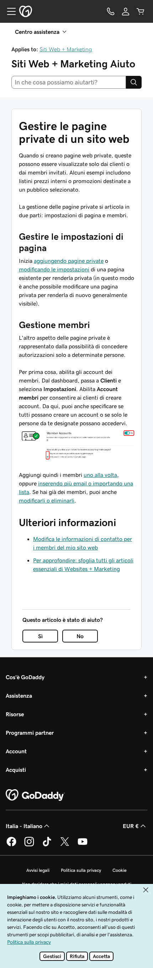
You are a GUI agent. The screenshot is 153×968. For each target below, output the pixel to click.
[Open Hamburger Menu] (8, 11)
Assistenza (19, 695)
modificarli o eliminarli (46, 500)
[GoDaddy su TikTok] (47, 845)
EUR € (131, 826)
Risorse (15, 714)
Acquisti (16, 769)
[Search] (134, 82)
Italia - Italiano (24, 826)
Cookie (119, 870)
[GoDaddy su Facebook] (11, 845)
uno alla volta (100, 475)
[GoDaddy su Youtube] (82, 845)
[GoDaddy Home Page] (35, 795)
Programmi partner (30, 732)
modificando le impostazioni (54, 269)
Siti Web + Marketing (65, 49)
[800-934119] (110, 11)
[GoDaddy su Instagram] (29, 845)
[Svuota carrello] (141, 11)
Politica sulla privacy (81, 870)
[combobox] (69, 82)
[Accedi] (125, 11)
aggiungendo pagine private (69, 261)
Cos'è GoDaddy (25, 677)
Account (16, 751)
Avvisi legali (37, 870)
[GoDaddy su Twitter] (64, 845)
